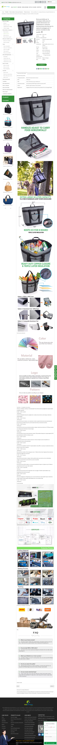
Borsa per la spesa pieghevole (9, 74)
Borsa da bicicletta (6, 87)
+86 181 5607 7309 (6, 2)
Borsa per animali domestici (7, 89)
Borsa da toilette (6, 42)
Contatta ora (42, 64)
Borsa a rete (6, 77)
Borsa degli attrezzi (6, 83)
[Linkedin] (38, 2)
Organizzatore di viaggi (8, 26)
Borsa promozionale (6, 79)
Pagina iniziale (19, 682)
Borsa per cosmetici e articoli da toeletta (8, 38)
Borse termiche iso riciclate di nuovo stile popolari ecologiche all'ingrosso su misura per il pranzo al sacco (8, 192)
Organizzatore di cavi (7, 59)
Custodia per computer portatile (8, 93)
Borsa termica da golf (7, 36)
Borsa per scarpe (6, 24)
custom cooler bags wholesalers (30, 717)
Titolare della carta (7, 58)
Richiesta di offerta (51, 7)
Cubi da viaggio (6, 28)
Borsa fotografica (7, 68)
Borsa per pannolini (7, 52)
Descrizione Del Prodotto (21, 73)
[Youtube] (43, 2)
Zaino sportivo (6, 51)
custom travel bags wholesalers (30, 719)
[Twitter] (40, 2)
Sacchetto (4, 70)
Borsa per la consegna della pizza (23, 689)
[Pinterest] (45, 2)
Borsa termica (6, 31)
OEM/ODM (4, 720)
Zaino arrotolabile (7, 46)
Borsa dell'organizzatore (7, 54)
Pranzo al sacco (6, 33)
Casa (3, 717)
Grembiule (4, 81)
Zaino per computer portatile (9, 47)
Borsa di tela (6, 72)
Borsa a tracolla (5, 63)
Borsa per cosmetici (7, 40)
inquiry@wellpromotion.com (16, 2)
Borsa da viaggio (6, 21)
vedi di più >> (19, 407)
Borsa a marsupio (6, 85)
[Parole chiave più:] (45, 7)
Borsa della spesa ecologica (8, 75)
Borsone (5, 23)
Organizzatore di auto (7, 61)
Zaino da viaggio (7, 49)
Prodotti (3, 719)
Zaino (4, 44)
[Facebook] (36, 2)
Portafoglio (5, 56)
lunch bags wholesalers (28, 720)
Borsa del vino (6, 35)
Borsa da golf (5, 91)
